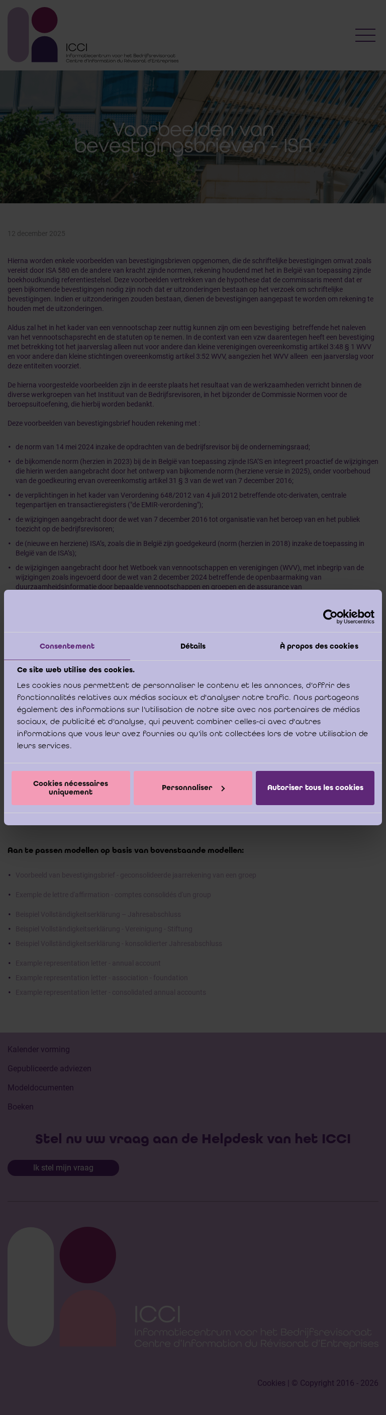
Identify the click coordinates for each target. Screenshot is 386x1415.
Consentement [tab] (67, 646)
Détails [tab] (193, 646)
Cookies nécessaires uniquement (70, 788)
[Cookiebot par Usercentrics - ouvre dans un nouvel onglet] (330, 616)
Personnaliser (187, 787)
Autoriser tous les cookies (315, 787)
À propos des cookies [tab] (319, 646)
